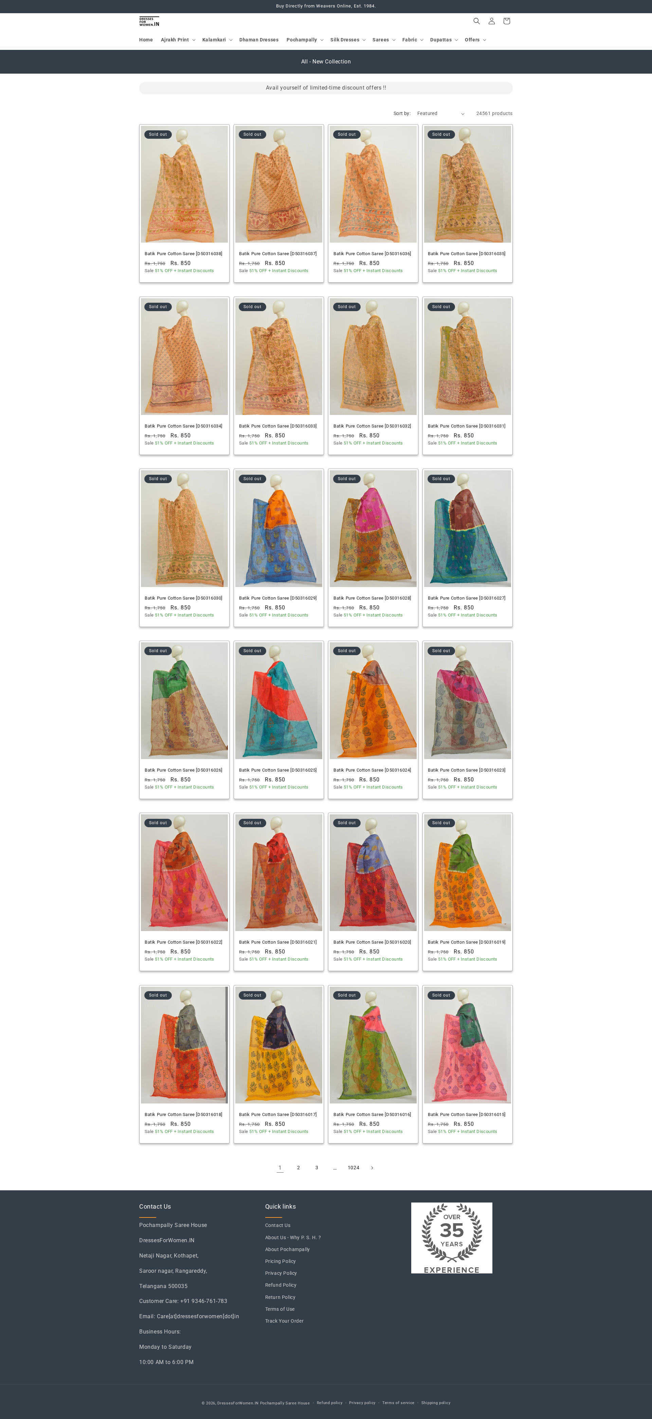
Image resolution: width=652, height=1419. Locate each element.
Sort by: (402, 113)
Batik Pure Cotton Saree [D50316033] (278, 425)
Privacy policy (362, 1403)
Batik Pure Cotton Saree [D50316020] (372, 942)
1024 (353, 1167)
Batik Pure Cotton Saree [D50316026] (183, 770)
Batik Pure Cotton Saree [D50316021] (278, 942)
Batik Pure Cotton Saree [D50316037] (278, 253)
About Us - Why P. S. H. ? (293, 1237)
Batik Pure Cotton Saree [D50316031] (467, 425)
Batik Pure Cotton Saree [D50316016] (372, 1114)
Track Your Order (284, 1321)
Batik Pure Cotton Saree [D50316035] (467, 253)
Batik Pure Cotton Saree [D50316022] (183, 942)
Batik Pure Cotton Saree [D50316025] (278, 770)
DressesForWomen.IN (238, 1403)
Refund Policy (281, 1285)
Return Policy (280, 1297)
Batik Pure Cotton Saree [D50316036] (372, 253)
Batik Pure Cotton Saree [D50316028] (372, 598)
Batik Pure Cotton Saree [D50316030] (183, 598)
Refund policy (330, 1403)
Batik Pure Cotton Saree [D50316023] (467, 770)
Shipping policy (436, 1403)
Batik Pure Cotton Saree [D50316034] (183, 425)
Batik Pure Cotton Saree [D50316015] (467, 1114)
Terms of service (398, 1403)
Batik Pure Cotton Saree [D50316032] (372, 425)
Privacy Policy (281, 1273)
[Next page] (371, 1167)
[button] (177, 40)
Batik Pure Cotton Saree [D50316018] (183, 1114)
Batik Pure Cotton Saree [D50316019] (467, 942)
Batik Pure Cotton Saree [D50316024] (372, 770)
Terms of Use (280, 1309)
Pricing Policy (280, 1261)
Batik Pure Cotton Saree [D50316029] (278, 598)
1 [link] (280, 1168)
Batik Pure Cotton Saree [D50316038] (183, 253)
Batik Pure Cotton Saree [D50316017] (278, 1114)
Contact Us (278, 1225)
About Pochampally (287, 1249)
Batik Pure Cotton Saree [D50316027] (467, 598)
